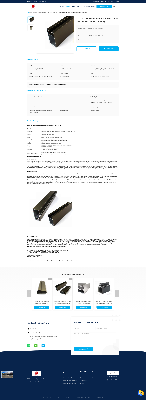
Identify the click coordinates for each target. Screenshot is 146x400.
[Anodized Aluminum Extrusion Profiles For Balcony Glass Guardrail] (83, 288)
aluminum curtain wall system (69, 260)
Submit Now (82, 349)
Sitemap (81, 383)
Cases (93, 375)
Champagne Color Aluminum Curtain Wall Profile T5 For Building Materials (42, 303)
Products (67, 6)
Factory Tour (83, 377)
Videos (73, 6)
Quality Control (83, 380)
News (93, 377)
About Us (79, 6)
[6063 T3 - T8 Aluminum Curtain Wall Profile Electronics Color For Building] (55, 34)
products (35, 12)
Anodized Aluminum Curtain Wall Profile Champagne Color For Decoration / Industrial (62, 303)
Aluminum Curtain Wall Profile (45, 12)
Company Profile (83, 375)
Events (93, 6)
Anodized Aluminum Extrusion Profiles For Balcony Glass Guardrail (83, 303)
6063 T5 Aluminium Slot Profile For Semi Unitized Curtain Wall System (104, 303)
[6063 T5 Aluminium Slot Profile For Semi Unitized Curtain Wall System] (104, 288)
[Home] (33, 6)
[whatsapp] (30, 346)
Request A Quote (104, 6)
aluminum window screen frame (38, 260)
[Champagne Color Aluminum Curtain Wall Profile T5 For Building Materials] (42, 288)
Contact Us (87, 6)
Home (62, 6)
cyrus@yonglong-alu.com (36, 332)
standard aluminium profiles (54, 260)
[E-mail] (45, 346)
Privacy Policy (43, 397)
